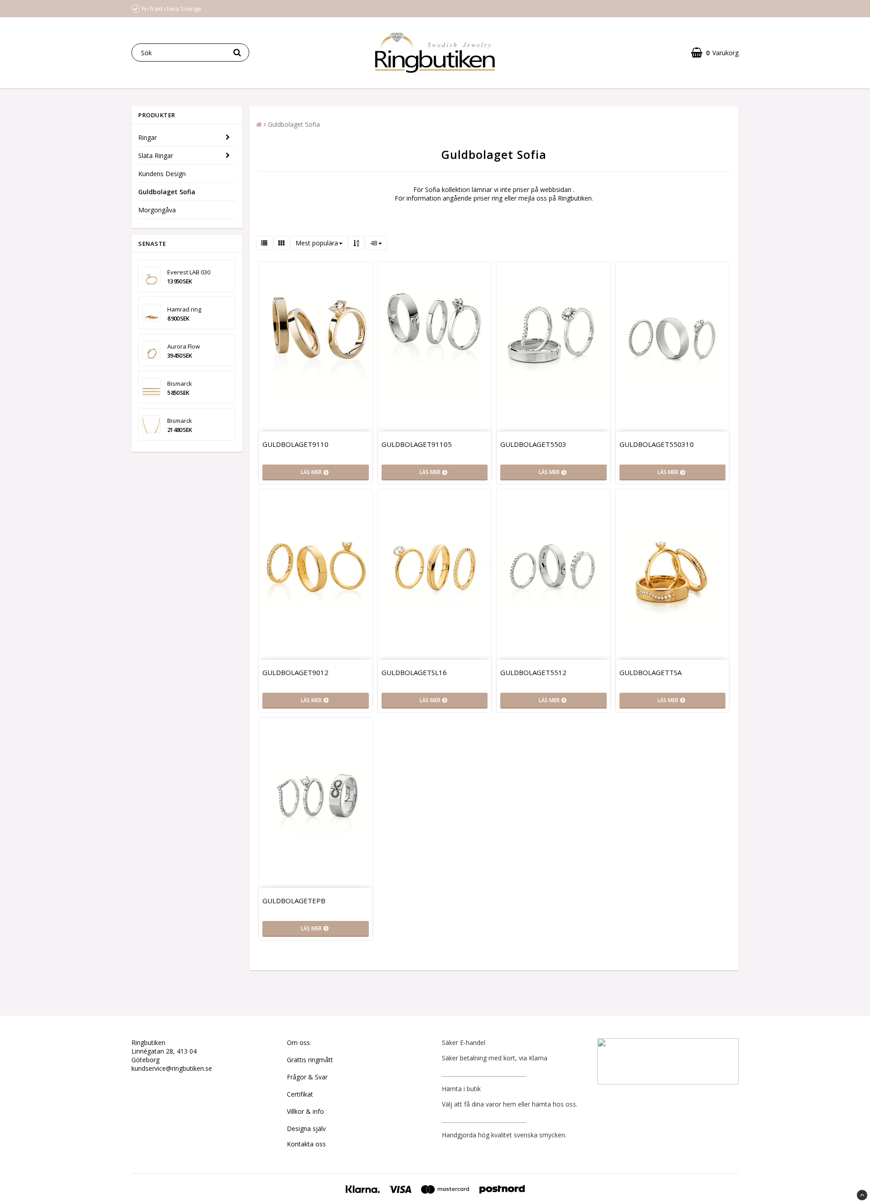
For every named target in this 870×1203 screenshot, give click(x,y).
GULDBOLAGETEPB (293, 900)
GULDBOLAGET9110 (295, 444)
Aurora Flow (183, 346)
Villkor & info (305, 1111)
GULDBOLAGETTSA (650, 672)
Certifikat (300, 1094)
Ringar (147, 137)
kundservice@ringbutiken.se (171, 1068)
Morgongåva (157, 210)
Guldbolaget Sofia (166, 191)
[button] (715, 52)
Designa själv (306, 1128)
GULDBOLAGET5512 (533, 672)
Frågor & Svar (307, 1077)
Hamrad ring (184, 309)
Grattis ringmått (310, 1059)
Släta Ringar (155, 155)
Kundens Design (162, 173)
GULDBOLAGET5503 (533, 444)
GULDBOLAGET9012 (295, 672)
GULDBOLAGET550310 (656, 444)
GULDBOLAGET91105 (417, 444)
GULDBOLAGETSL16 (414, 672)
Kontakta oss (306, 1144)
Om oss (298, 1042)
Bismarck (179, 383)
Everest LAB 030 (188, 272)
